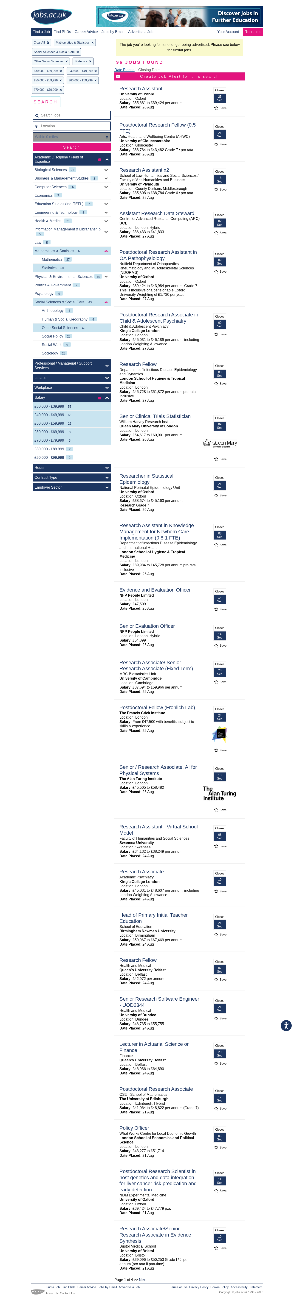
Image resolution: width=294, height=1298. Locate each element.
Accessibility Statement (246, 1287)
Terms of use (178, 1287)
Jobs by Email (113, 32)
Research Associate (141, 872)
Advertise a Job (140, 32)
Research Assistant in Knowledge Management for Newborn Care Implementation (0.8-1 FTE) (156, 532)
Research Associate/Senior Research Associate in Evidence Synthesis (155, 1235)
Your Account (228, 32)
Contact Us (67, 1293)
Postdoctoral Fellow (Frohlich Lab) (157, 707)
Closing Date (149, 70)
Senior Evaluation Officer (147, 626)
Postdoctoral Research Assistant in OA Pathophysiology (158, 255)
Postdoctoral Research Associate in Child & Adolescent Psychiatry (158, 318)
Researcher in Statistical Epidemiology (146, 479)
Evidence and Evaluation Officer (155, 590)
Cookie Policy (219, 1287)
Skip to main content (18, 4)
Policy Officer (134, 1128)
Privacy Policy (199, 1287)
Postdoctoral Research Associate (156, 1089)
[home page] (51, 17)
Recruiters (253, 32)
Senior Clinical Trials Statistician (155, 416)
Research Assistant (140, 88)
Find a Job (41, 32)
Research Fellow (138, 364)
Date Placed (124, 70)
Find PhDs (62, 32)
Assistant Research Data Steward (156, 213)
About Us (52, 1293)
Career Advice (86, 32)
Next (143, 1280)
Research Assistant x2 (144, 170)
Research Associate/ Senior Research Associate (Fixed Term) (156, 666)
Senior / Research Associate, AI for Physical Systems (158, 770)
